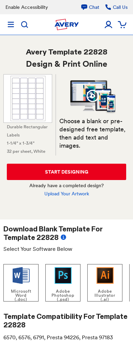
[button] (93, 95)
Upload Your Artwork (66, 193)
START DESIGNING (66, 172)
